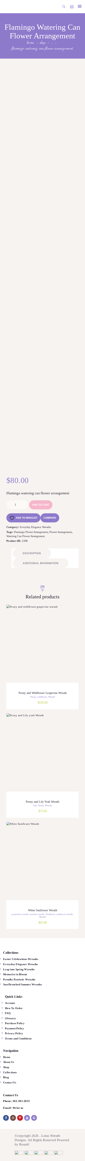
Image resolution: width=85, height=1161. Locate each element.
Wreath (51, 697)
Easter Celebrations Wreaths (20, 959)
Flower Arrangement (60, 532)
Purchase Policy (15, 1023)
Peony (33, 697)
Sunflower (50, 914)
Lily (35, 805)
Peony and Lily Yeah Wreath (42, 801)
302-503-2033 (21, 1101)
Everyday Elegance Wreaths (36, 527)
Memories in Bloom (15, 974)
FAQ (8, 1013)
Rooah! (24, 1144)
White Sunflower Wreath (42, 910)
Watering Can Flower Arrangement (25, 536)
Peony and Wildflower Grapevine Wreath (43, 693)
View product (42, 649)
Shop (43, 42)
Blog (6, 1077)
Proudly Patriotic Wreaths (19, 979)
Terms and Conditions (18, 1038)
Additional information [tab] (40, 563)
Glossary (10, 1018)
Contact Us (9, 1082)
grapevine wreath (20, 914)
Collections (10, 1072)
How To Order (13, 1008)
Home (30, 43)
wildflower (42, 697)
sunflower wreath (64, 914)
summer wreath (37, 914)
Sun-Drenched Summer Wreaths (22, 984)
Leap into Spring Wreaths (18, 969)
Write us (18, 1107)
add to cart (40, 504)
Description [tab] (32, 553)
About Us (8, 1062)
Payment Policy (14, 1028)
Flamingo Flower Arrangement (31, 532)
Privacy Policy (14, 1033)
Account (10, 1003)
